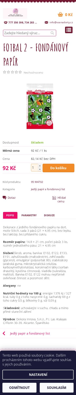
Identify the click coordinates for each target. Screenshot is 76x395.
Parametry (29, 215)
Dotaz (12, 198)
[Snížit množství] (40, 169)
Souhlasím (56, 387)
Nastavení (38, 374)
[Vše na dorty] (15, 13)
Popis (10, 215)
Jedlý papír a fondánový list (48, 189)
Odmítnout (19, 387)
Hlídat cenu (62, 199)
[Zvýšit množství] (40, 166)
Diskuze (49, 215)
